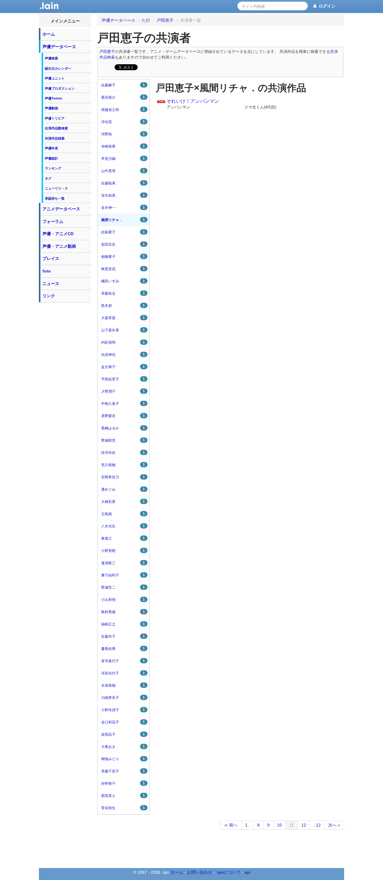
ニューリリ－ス (56, 188)
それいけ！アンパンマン (192, 101)
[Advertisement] (65, 395)
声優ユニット (55, 78)
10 (279, 825)
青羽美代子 (123, 661)
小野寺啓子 (123, 710)
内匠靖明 (123, 342)
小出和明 (123, 599)
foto (46, 271)
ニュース (50, 283)
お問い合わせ (199, 872)
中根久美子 (123, 403)
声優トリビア (55, 118)
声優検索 (51, 58)
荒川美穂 (123, 465)
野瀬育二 (123, 587)
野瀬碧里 (123, 440)
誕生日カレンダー (58, 68)
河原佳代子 (123, 673)
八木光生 (123, 526)
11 (291, 825)
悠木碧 (123, 305)
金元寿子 (123, 367)
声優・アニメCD (58, 233)
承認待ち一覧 (55, 198)
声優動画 (51, 108)
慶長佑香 (123, 648)
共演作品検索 (55, 138)
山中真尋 (123, 171)
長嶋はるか (123, 428)
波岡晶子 (123, 734)
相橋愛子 (123, 256)
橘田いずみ (123, 281)
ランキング (53, 168)
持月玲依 (123, 452)
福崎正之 (123, 624)
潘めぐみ (123, 489)
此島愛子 (123, 232)
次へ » (334, 825)
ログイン (327, 6)
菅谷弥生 (123, 808)
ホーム (48, 34)
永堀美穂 (123, 685)
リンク (48, 295)
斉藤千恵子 (123, 771)
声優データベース (59, 46)
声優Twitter (53, 98)
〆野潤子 (123, 391)
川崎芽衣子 (123, 697)
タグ (48, 178)
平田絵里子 (123, 379)
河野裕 (123, 134)
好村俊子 (123, 783)
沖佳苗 (123, 122)
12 (303, 825)
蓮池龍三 (123, 563)
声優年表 (51, 148)
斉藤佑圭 (123, 293)
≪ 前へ (231, 825)
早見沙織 (123, 158)
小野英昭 (123, 550)
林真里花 (123, 269)
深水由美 (123, 195)
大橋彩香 (123, 501)
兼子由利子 (123, 575)
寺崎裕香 (123, 146)
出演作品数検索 (56, 128)
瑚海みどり (123, 759)
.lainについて (228, 872)
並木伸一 (123, 207)
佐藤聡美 (123, 183)
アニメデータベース (61, 208)
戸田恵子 (107, 52)
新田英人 (123, 795)
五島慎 (123, 514)
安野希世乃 (123, 477)
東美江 (123, 538)
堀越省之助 (123, 109)
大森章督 (123, 318)
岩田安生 (123, 244)
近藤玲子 (123, 636)
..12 (317, 825)
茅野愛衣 (123, 416)
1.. (247, 825)
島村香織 (123, 612)
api (247, 872)
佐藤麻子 (123, 85)
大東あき (123, 746)
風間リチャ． (123, 220)
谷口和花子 (123, 722)
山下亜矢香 (123, 330)
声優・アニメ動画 (59, 246)
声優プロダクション (60, 88)
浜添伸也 (123, 354)
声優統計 (51, 158)
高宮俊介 (123, 97)
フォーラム (52, 221)
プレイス (50, 258)
